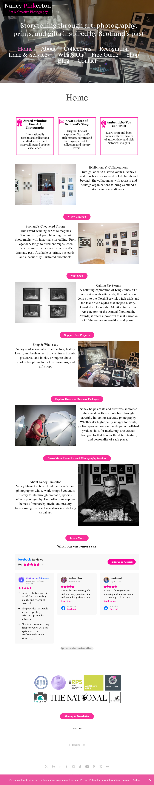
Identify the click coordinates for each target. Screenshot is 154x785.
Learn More (77, 538)
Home (25, 48)
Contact (87, 60)
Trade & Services (29, 54)
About (48, 48)
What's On (70, 54)
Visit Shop (77, 276)
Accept (125, 780)
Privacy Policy (77, 728)
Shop (132, 54)
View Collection (77, 217)
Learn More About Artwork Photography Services (77, 458)
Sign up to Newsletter (77, 716)
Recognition (114, 48)
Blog (63, 60)
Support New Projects (77, 335)
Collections (77, 48)
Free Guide (104, 54)
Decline (136, 780)
